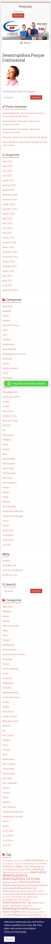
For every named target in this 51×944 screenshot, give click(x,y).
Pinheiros (6, 439)
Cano (4, 335)
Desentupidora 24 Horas (13, 354)
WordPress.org (9, 575)
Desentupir (7, 358)
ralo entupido (36, 917)
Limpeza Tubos (9, 416)
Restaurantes (8, 459)
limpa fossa (7, 411)
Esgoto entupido (10, 368)
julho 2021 (7, 276)
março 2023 (8, 180)
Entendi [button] (9, 939)
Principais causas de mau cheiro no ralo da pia (24, 137)
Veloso (5, 521)
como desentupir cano (30, 864)
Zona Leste (7, 530)
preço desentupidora (31, 915)
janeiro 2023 (8, 190)
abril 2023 (7, 175)
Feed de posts (9, 565)
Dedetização (8, 344)
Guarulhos (7, 387)
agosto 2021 (8, 271)
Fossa (5, 373)
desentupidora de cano (10, 882)
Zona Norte (7, 535)
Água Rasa (7, 306)
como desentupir (34, 860)
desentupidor (38, 872)
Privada (6, 449)
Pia (3, 430)
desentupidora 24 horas (21, 879)
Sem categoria (9, 482)
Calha (5, 330)
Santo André (8, 468)
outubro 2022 (8, 204)
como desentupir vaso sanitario (18, 873)
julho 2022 (7, 218)
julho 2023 (7, 161)
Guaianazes (7, 683)
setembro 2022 (9, 209)
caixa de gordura (7, 861)
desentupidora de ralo (25, 888)
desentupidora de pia (22, 885)
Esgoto (5, 363)
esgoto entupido (11, 911)
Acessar (6, 560)
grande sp (25, 912)
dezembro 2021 (10, 252)
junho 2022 (7, 223)
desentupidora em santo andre (24, 897)
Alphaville (6, 311)
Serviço (6, 487)
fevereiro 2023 (9, 185)
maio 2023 (7, 171)
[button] (26, 383)
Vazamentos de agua (12, 516)
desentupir (35, 908)
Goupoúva (7, 377)
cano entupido (19, 861)
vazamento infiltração (12, 511)
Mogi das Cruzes (10, 420)
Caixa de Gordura (10, 325)
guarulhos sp (34, 912)
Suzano (6, 492)
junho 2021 (7, 280)
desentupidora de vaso (13, 891)
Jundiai (5, 401)
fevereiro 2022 (9, 242)
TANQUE (6, 501)
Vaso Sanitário (9, 506)
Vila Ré (5, 525)
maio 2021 (7, 285)
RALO (4, 454)
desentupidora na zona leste (21, 906)
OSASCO (6, 425)
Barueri (5, 315)
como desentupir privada (13, 869)
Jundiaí (5, 406)
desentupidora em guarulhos (23, 894)
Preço (5, 444)
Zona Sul (6, 544)
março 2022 (8, 237)
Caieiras (6, 320)
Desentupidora (9, 349)
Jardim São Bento (11, 397)
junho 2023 (7, 166)
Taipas (5, 497)
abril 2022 (7, 233)
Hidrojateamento (10, 392)
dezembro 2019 (10, 290)
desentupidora (14, 875)
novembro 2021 (10, 256)
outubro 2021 (8, 261)
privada (44, 915)
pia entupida (15, 914)
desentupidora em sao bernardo (16, 900)
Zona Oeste (8, 540)
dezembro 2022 (10, 194)
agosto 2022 (8, 214)
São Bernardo (9, 473)
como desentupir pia (34, 866)
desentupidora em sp (16, 902)
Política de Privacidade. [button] (15, 932)
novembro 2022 (10, 199)
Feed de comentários (12, 570)
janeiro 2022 (8, 247)
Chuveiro (6, 339)
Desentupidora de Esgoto (21, 883)
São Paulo (7, 478)
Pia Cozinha (7, 435)
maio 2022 (7, 228)
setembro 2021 (9, 266)
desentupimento (15, 908)
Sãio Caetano (8, 463)
